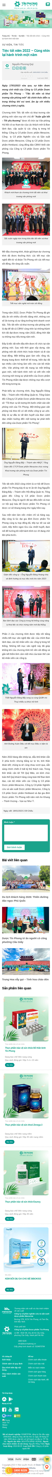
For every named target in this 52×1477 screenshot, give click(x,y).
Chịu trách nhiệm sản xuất (11, 1375)
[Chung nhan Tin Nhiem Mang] (7, 1423)
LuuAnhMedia (29, 1468)
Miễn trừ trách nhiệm (36, 1368)
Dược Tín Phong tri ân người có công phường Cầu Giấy (24, 940)
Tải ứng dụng (7, 1393)
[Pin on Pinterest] (21, 68)
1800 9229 (21, 1341)
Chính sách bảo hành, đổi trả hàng (38, 1381)
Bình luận (9, 822)
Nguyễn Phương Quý (22, 64)
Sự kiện (22, 36)
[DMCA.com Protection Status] (17, 1416)
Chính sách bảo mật (36, 1364)
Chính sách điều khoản (37, 1360)
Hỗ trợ (30, 1356)
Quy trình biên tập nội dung (11, 1369)
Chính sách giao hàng (37, 1372)
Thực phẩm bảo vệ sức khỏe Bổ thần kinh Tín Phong (25, 1049)
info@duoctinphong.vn (26, 1344)
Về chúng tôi (7, 1356)
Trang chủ (6, 36)
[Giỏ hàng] (48, 4)
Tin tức (14, 36)
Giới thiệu (6, 1360)
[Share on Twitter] (17, 68)
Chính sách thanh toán (37, 1376)
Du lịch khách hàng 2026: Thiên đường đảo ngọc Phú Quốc (25, 899)
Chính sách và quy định (12, 1364)
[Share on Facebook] (13, 68)
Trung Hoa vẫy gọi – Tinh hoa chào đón (25, 979)
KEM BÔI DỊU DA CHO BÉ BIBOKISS (23, 1278)
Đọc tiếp (10, 1065)
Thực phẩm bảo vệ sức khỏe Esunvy (22, 1201)
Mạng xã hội (7, 1403)
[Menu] (4, 5)
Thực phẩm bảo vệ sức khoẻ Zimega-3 (23, 1125)
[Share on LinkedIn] (24, 68)
